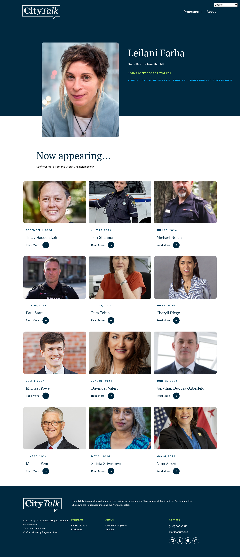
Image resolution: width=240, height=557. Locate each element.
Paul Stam (35, 312)
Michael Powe (38, 388)
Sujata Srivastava (106, 463)
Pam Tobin (100, 312)
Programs (191, 11)
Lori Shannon (102, 237)
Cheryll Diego (168, 312)
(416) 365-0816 (178, 526)
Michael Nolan (169, 237)
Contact (174, 519)
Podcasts (76, 529)
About (211, 11)
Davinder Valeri (104, 388)
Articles (110, 529)
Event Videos (79, 525)
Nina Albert (167, 463)
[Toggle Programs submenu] (201, 12)
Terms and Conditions (34, 528)
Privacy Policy (30, 524)
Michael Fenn (37, 463)
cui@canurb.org (178, 532)
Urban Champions (116, 525)
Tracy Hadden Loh (41, 237)
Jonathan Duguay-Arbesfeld (180, 388)
